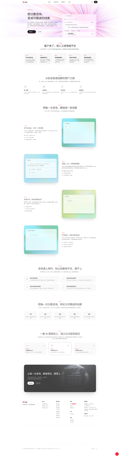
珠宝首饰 (58, 417)
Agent (49, 2)
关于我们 (72, 413)
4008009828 (91, 404)
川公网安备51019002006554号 (41, 448)
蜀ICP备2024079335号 (52, 448)
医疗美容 (58, 405)
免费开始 (30, 31)
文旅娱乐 (58, 413)
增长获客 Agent (45, 405)
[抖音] (90, 416)
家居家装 (58, 411)
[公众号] (85, 416)
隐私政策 (72, 420)
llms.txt (57, 448)
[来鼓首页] (25, 2)
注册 (95, 1)
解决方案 (56, 2)
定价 (69, 2)
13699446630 (87, 405)
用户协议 (72, 422)
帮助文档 (72, 407)
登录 (92, 2)
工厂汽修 (58, 409)
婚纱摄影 (58, 407)
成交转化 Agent (45, 407)
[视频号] (87, 416)
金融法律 (58, 415)
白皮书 (71, 405)
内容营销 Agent (45, 404)
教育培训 (58, 404)
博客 (73, 404)
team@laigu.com (92, 407)
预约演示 (40, 31)
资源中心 (63, 2)
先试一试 (38, 383)
